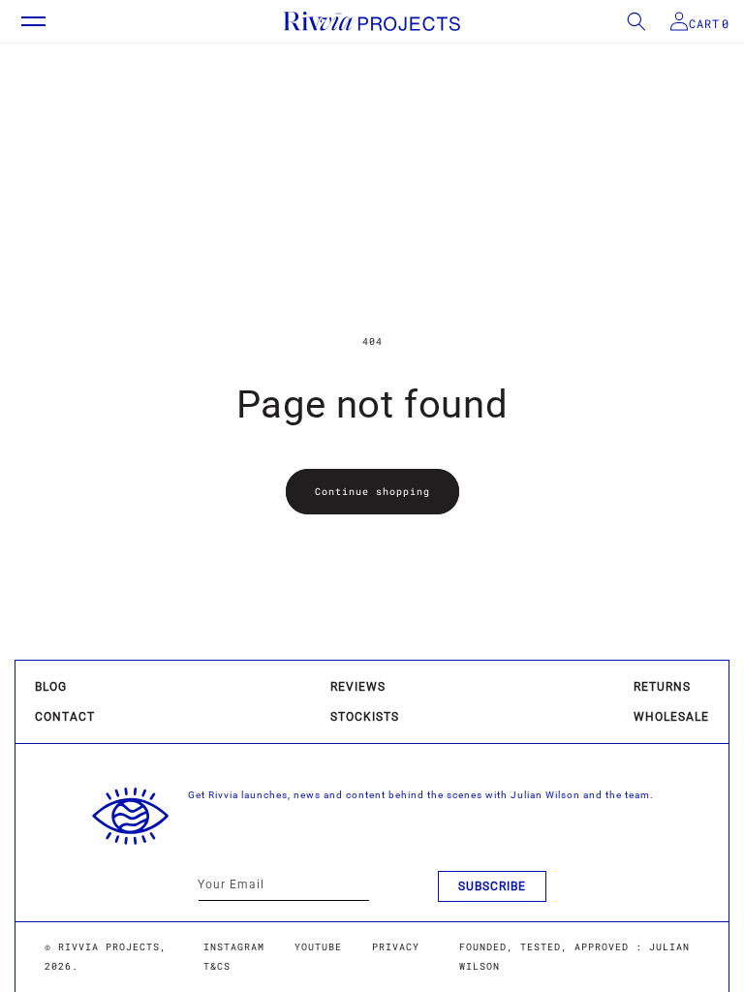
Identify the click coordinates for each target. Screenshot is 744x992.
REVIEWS (358, 687)
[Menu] (24, 21)
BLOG (51, 687)
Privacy (395, 947)
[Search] (625, 21)
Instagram (233, 947)
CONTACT (65, 717)
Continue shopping (372, 491)
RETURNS (662, 687)
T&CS (217, 966)
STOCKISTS (364, 717)
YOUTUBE (318, 947)
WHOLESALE (671, 717)
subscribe (492, 886)
